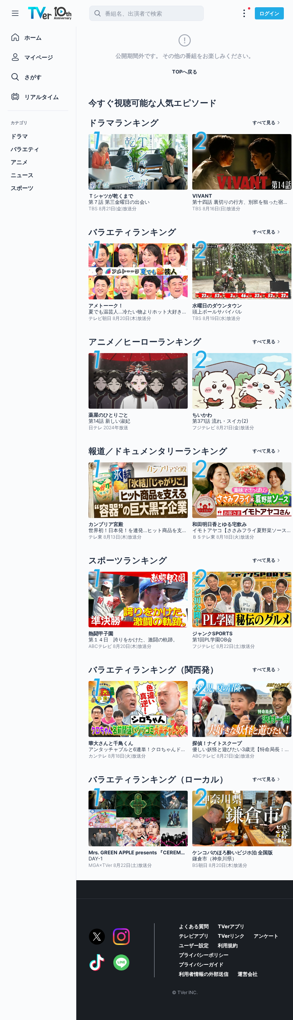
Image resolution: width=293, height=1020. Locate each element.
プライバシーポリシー (204, 955)
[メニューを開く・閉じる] (244, 13)
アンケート (266, 936)
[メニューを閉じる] (15, 13)
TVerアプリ (231, 926)
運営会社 (248, 974)
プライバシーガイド (201, 964)
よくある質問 (194, 926)
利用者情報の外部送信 (204, 974)
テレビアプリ (194, 936)
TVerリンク (231, 936)
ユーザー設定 (194, 945)
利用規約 (228, 945)
